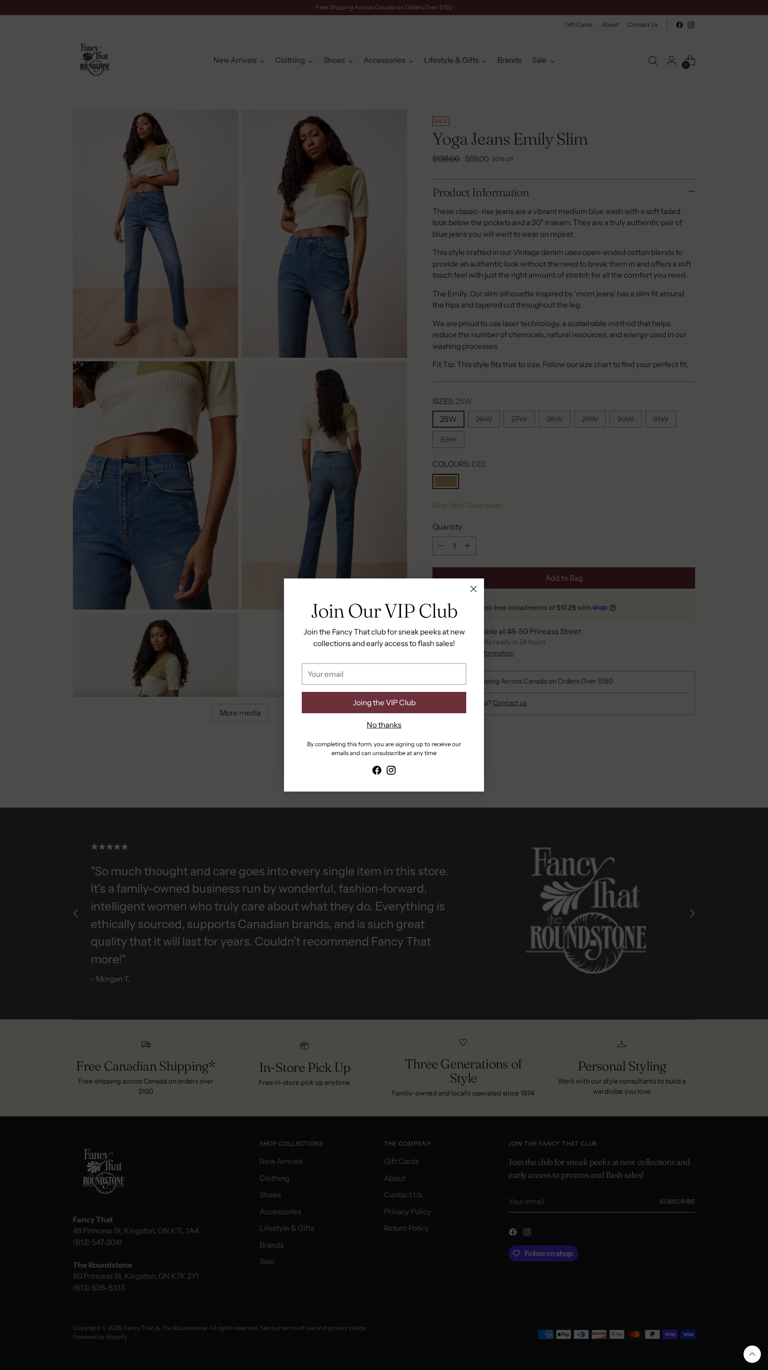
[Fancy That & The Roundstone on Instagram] (391, 772)
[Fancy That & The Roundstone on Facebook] (377, 772)
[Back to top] (752, 1354)
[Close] (473, 589)
